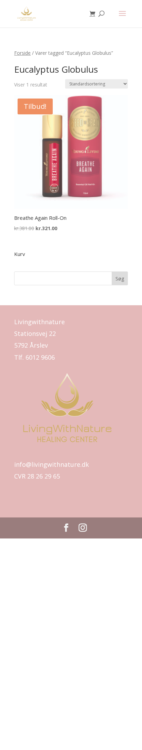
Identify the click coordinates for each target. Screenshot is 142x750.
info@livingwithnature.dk (51, 464)
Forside (22, 53)
